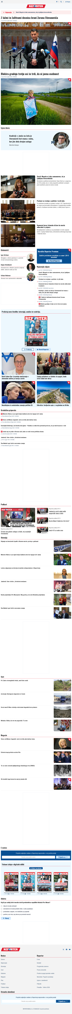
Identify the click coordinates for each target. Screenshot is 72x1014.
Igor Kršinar (4, 20)
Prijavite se (62, 857)
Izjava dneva (51, 288)
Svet (2, 970)
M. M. (3, 439)
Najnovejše (4, 963)
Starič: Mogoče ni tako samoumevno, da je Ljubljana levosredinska (34, 12)
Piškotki (39, 984)
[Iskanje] (61, 1)
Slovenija (50, 270)
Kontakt (39, 963)
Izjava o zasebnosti (42, 980)
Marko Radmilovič (5, 428)
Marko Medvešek (5, 416)
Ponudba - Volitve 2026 (43, 987)
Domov (3, 959)
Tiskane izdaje (5, 987)
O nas (38, 959)
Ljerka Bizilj (4, 433)
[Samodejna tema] (57, 2)
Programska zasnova (42, 966)
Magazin (3, 977)
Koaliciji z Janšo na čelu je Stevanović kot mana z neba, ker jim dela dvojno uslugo (21, 139)
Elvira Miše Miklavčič (6, 422)
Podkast (3, 984)
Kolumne (3, 973)
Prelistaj (29, 349)
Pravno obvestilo (41, 970)
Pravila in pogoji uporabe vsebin (45, 973)
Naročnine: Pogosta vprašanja (45, 977)
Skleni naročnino (37, 868)
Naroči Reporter (55, 261)
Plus (2, 980)
